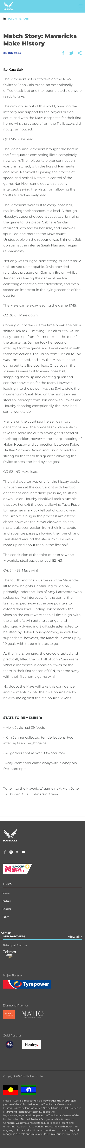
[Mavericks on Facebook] (4, 852)
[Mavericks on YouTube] (23, 852)
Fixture (6, 901)
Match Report (18, 18)
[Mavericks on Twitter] (17, 852)
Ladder (6, 908)
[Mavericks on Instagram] (11, 852)
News (5, 893)
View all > (75, 937)
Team (5, 916)
